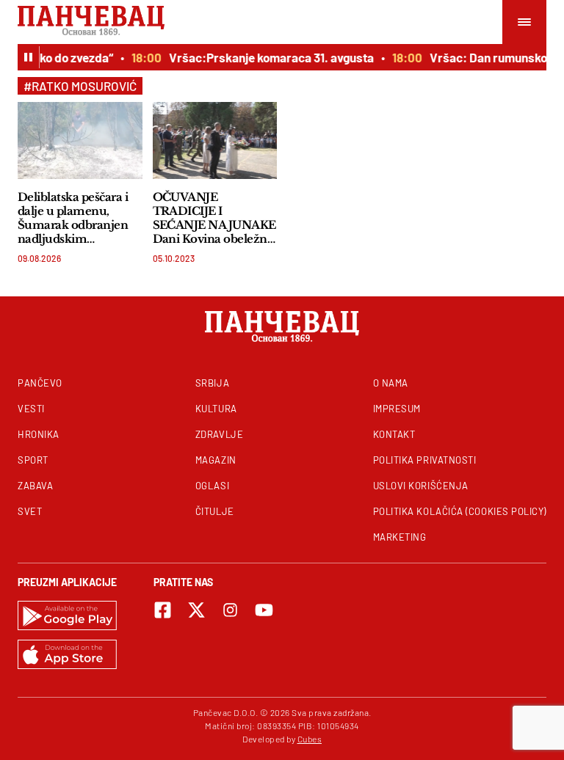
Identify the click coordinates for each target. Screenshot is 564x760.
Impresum (397, 408)
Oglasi (212, 486)
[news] (80, 140)
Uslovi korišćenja (421, 486)
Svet (30, 511)
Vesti (31, 408)
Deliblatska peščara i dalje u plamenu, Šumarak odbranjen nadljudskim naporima (73, 218)
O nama (390, 383)
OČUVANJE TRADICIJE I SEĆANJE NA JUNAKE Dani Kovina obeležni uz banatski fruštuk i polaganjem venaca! (214, 218)
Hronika (38, 434)
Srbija (212, 383)
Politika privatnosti (425, 460)
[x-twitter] (196, 610)
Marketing (400, 537)
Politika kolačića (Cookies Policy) (459, 511)
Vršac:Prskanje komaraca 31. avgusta (268, 57)
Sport (33, 460)
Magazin (215, 460)
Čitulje (214, 511)
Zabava (35, 486)
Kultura (216, 408)
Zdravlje (219, 434)
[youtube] (264, 610)
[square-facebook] (162, 610)
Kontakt (394, 434)
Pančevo (40, 383)
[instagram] (230, 610)
